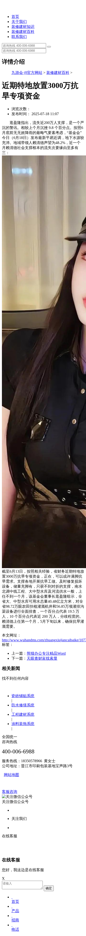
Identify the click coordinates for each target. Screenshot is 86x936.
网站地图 (11, 775)
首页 (15, 17)
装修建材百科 (22, 32)
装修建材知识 (22, 27)
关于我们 (19, 22)
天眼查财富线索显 (42, 658)
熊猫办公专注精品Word (46, 653)
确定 (49, 888)
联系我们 (19, 37)
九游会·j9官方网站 (26, 73)
